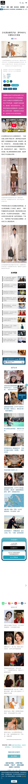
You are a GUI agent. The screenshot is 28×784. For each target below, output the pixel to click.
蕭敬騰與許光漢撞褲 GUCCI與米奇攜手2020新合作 (10, 292)
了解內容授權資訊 (16, 747)
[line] (9, 770)
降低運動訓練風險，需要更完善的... (14, 429)
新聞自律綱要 (20, 765)
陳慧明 (8, 74)
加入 (6, 603)
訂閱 (18, 603)
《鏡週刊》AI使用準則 (14, 767)
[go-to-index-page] (12, 38)
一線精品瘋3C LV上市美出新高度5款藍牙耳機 (10, 285)
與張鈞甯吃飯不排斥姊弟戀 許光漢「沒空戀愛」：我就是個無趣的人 (9, 333)
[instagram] (16, 770)
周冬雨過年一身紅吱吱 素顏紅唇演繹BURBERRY (10, 312)
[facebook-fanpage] (13, 770)
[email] (20, 770)
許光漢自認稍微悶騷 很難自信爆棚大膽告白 (10, 319)
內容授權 (6, 765)
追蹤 (12, 603)
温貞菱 (14, 88)
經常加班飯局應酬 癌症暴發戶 (10, 352)
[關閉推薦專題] (26, 385)
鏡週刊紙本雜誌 (16, 745)
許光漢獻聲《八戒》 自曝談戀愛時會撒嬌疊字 (10, 326)
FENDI (5, 88)
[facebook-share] (4, 81)
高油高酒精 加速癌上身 (10, 470)
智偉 (8, 78)
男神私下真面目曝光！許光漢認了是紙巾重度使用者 (9, 340)
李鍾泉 (8, 76)
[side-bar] (26, 2)
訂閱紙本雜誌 (3, 2)
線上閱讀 (14, 756)
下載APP (13, 765)
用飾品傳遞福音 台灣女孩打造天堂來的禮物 (9, 306)
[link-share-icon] (11, 81)
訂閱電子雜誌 (19, 763)
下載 (25, 603)
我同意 (14, 781)
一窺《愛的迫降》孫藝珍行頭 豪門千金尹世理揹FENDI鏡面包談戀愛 (9, 279)
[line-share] (8, 81)
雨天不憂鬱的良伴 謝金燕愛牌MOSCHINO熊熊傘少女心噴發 (10, 299)
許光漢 (10, 88)
